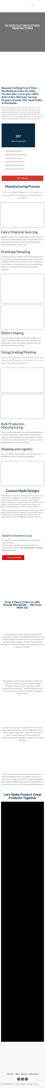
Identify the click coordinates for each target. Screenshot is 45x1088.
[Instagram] (22, 1079)
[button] (32, 5)
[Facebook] (18, 1079)
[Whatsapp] (26, 1079)
